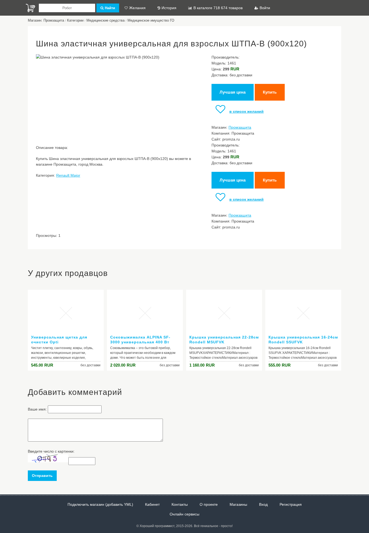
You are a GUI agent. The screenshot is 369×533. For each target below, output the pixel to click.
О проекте (209, 504)
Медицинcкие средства (105, 20)
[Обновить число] (48, 461)
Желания (137, 8)
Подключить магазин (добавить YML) (100, 504)
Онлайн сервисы (184, 514)
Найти (110, 8)
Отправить (42, 475)
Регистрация (291, 504)
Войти (265, 8)
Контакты (180, 504)
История (169, 8)
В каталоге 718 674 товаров (218, 8)
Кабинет (152, 504)
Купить (270, 92)
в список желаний (246, 111)
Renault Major (68, 175)
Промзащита (240, 127)
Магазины (238, 504)
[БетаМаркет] (30, 8)
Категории (75, 20)
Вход (263, 504)
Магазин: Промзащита (46, 20)
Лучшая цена (233, 92)
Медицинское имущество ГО (151, 20)
